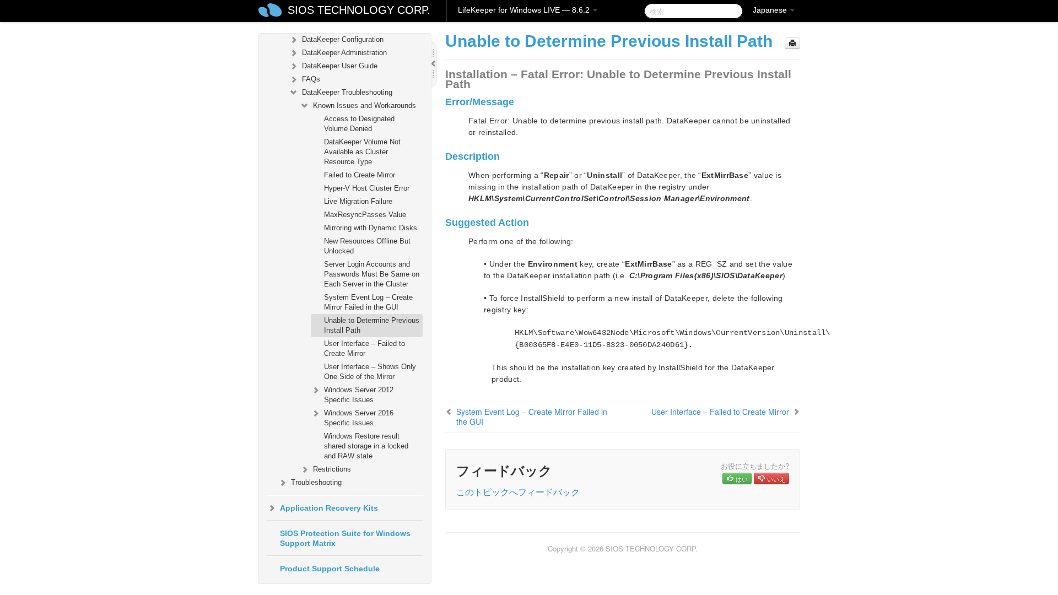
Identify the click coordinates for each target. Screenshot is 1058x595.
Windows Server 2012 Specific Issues (358, 395)
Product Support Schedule (330, 568)
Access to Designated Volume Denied (359, 124)
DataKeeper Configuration (343, 39)
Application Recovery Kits (329, 508)
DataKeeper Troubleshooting (347, 92)
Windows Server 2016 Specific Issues (358, 418)
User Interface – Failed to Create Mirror (364, 348)
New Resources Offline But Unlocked (367, 246)
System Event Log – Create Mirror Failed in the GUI (368, 302)
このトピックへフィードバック (518, 491)
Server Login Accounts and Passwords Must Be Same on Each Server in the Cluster (371, 274)
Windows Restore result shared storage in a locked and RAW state (366, 446)
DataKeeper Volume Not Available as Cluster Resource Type (362, 152)
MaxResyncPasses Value (365, 214)
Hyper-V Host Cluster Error (366, 188)
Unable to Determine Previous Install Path (371, 325)
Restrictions (332, 469)
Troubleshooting (316, 482)
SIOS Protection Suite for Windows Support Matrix (345, 538)
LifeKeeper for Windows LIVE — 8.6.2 (525, 10)
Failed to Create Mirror (359, 175)
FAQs (311, 79)
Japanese (771, 10)
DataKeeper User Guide (339, 66)
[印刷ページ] (792, 43)
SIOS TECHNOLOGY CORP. (359, 10)
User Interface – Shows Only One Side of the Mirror (370, 372)
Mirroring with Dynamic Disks (370, 228)
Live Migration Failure (358, 201)
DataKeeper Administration (344, 52)
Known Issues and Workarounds (364, 105)
